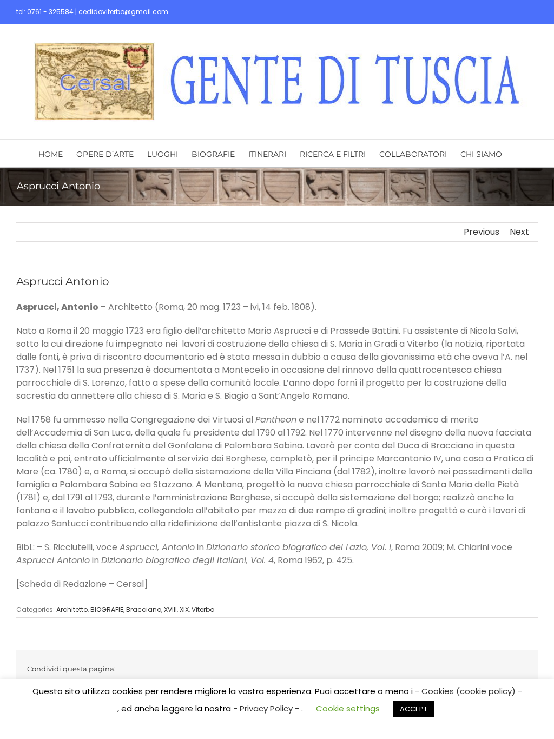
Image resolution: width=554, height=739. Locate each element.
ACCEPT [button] (413, 709)
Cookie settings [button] (348, 708)
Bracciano (143, 609)
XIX (184, 609)
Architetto (72, 609)
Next (519, 232)
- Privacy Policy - (267, 708)
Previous (481, 232)
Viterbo (203, 609)
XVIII (170, 609)
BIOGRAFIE (106, 609)
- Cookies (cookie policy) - (468, 691)
